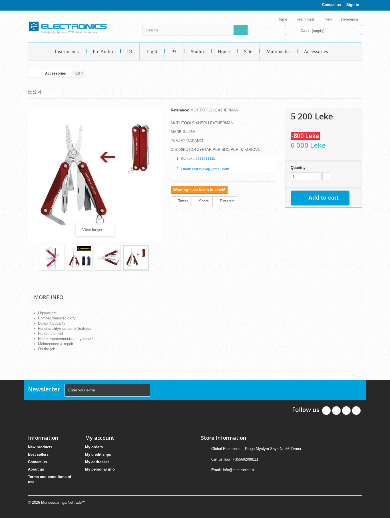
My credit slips (98, 454)
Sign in (352, 5)
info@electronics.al (239, 470)
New (329, 19)
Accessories (316, 51)
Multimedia (278, 51)
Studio (197, 51)
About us (36, 469)
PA (174, 51)
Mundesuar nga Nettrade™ (63, 502)
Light (151, 51)
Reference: (180, 110)
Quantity (298, 167)
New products (40, 447)
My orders (94, 447)
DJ (129, 51)
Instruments (67, 51)
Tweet (182, 201)
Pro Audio (103, 51)
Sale (248, 51)
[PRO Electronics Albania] (81, 28)
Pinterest (227, 201)
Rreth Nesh (306, 19)
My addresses (97, 462)
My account (99, 437)
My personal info (100, 469)
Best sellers (38, 454)
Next (154, 258)
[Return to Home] (34, 73)
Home (283, 19)
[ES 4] (52, 257)
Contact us (331, 5)
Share (203, 201)
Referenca (350, 19)
